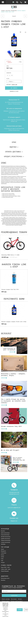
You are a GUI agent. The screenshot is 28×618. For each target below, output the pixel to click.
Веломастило (14, 10)
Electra (2, 555)
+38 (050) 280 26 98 (14, 492)
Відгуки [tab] (13, 147)
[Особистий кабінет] (3, 2)
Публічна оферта (5, 601)
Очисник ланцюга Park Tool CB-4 (10, 289)
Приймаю (20, 609)
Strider (2, 556)
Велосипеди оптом (5, 578)
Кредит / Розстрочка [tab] (13, 156)
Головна (3, 10)
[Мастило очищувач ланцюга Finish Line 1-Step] (14, 40)
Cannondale (3, 553)
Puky (2, 560)
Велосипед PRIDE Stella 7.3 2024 (10, 254)
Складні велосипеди (5, 542)
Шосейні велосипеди (5, 536)
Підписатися (14, 595)
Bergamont (3, 551)
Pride (2, 558)
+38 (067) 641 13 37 (14, 494)
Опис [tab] (14, 142)
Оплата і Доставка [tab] (13, 152)
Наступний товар (24, 16)
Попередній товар (5, 16)
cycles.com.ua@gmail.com (14, 507)
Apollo (2, 549)
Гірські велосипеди (5, 534)
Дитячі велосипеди (5, 532)
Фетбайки (3, 544)
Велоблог (3, 580)
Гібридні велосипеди (5, 540)
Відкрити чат (14, 521)
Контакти (20, 599)
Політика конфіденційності (16, 601)
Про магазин (14, 599)
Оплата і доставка (6, 599)
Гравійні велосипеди (5, 538)
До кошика (14, 88)
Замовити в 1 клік (14, 91)
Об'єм (8, 78)
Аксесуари (8, 10)
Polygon (3, 562)
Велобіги (3, 531)
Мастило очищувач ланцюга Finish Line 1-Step (14, 321)
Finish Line (14, 84)
